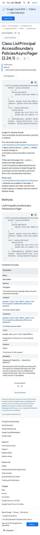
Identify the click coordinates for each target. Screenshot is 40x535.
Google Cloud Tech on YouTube (13, 504)
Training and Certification (10, 480)
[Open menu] (3, 2)
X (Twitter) (5, 497)
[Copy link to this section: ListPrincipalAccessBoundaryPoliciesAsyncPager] (24, 209)
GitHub (4, 466)
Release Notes (7, 453)
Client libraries (17, 12)
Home (4, 26)
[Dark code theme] (32, 82)
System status (7, 456)
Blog (3, 490)
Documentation (13, 26)
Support (4, 449)
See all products (7, 425)
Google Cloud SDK (15, 9)
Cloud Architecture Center (11, 477)
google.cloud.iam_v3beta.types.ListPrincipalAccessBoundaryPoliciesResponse (18, 320)
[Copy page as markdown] (25, 58)
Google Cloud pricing (9, 429)
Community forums (9, 446)
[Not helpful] (18, 33)
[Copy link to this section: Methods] (15, 200)
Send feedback (10, 38)
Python (32, 9)
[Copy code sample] (35, 82)
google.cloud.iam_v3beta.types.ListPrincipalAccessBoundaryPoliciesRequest (18, 303)
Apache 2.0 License (8, 406)
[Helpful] (15, 33)
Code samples (7, 473)
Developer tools (26, 26)
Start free (8, 18)
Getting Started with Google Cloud (13, 469)
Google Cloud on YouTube (11, 501)
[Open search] (24, 2)
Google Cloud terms (10, 516)
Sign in (34, 3)
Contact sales (6, 436)
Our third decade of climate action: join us (17, 519)
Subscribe (33, 524)
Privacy (16, 512)
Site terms (24, 512)
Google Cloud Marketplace (11, 432)
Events (4, 493)
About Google (6, 512)
